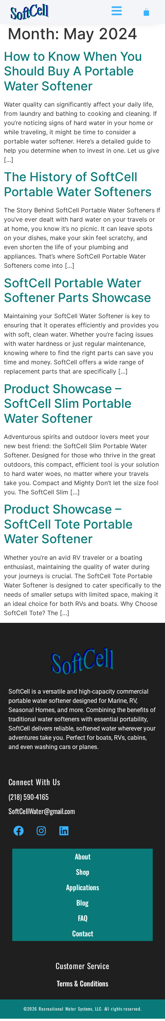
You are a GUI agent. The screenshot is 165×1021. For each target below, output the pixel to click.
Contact (82, 933)
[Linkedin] (64, 830)
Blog (82, 903)
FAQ (82, 918)
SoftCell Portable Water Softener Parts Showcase (77, 290)
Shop (82, 872)
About (83, 856)
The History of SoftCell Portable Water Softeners (78, 184)
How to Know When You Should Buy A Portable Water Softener (73, 71)
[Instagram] (41, 830)
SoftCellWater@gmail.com (41, 811)
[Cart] (146, 12)
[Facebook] (18, 830)
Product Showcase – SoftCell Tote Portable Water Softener (68, 524)
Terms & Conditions (82, 983)
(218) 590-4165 (28, 797)
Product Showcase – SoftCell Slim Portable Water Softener (68, 403)
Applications (82, 887)
